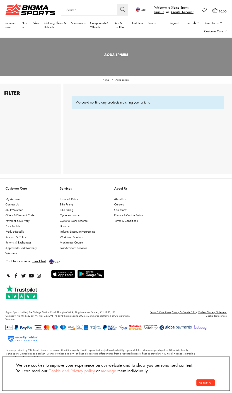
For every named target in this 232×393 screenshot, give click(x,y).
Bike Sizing (66, 210)
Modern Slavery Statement (212, 312)
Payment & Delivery (17, 221)
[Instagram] (39, 275)
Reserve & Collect (16, 237)
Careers (119, 204)
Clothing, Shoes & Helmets (55, 25)
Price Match (12, 226)
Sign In (159, 12)
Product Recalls (14, 231)
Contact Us (12, 204)
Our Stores (120, 210)
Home (106, 80)
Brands (152, 23)
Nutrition (137, 23)
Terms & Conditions (126, 221)
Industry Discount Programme (77, 231)
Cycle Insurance (70, 215)
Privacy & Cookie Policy (128, 215)
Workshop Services (71, 237)
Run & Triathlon (119, 25)
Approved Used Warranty (21, 248)
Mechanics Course (71, 242)
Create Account (182, 12)
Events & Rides (69, 199)
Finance (65, 226)
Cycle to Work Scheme (74, 221)
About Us (121, 188)
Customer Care (16, 188)
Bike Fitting (66, 204)
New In (25, 25)
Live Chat (39, 261)
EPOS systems (119, 316)
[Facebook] (16, 275)
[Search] (122, 9)
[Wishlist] (204, 10)
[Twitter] (23, 275)
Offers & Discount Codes (20, 215)
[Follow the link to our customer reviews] (26, 292)
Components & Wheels (99, 25)
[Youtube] (31, 275)
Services (66, 188)
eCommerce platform (97, 316)
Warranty (11, 253)
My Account (12, 199)
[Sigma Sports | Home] (30, 9)
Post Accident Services (73, 248)
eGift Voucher (14, 210)
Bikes (36, 23)
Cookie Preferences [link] (216, 316)
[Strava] (8, 275)
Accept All (205, 383)
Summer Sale (10, 25)
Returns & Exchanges (18, 242)
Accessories (78, 23)
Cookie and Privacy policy (71, 371)
